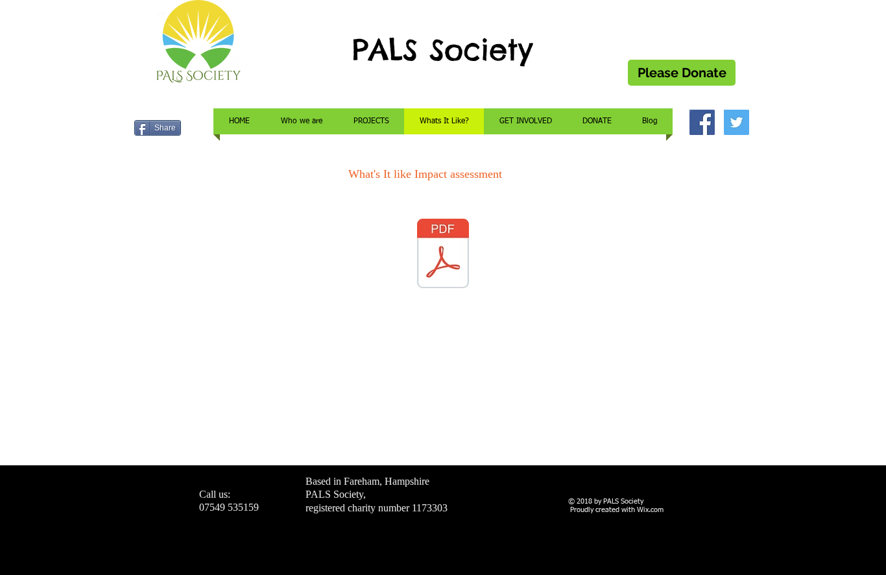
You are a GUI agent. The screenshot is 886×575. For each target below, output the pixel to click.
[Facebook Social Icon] (702, 122)
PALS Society (442, 49)
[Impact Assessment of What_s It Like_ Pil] (443, 255)
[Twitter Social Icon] (736, 122)
